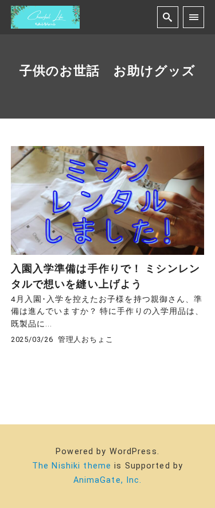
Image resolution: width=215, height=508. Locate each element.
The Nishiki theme (71, 466)
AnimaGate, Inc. (107, 480)
